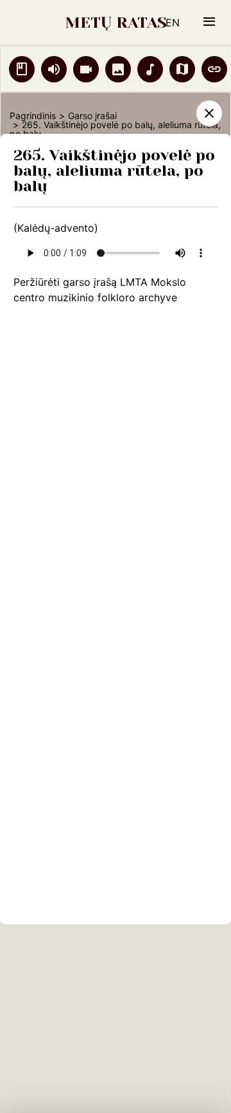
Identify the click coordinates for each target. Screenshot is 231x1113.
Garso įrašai (92, 115)
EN (173, 22)
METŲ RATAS (116, 23)
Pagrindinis (33, 115)
